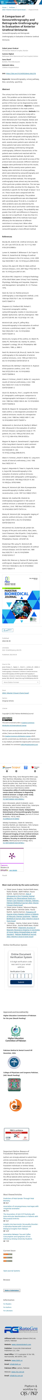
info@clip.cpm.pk (16, 1376)
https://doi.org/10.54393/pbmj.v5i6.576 (21, 73)
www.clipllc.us (17, 1360)
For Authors (7, 1307)
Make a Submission (12, 1290)
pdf (8, 630)
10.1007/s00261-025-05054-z (13, 799)
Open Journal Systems (11, 1271)
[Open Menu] (2, 2)
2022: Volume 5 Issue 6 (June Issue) (14, 10)
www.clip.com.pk (17, 1372)
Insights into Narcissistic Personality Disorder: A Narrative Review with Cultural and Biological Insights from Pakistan (20, 1226)
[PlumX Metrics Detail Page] (12, 855)
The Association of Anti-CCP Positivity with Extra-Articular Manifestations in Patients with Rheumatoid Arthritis (20, 1216)
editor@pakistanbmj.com (29, 745)
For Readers (7, 1304)
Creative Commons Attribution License (18, 736)
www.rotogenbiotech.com (21, 1344)
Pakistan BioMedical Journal (16, 2)
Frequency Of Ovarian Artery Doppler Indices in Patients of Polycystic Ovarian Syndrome (23, 914)
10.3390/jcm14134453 (11, 819)
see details (13, 870)
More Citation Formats (11, 682)
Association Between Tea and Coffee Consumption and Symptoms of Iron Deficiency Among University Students (17, 1236)
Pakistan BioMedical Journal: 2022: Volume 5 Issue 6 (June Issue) (23, 904)
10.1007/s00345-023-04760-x (13, 843)
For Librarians (8, 1311)
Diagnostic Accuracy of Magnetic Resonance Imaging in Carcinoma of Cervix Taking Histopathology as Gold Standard (23, 931)
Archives (12, 7)
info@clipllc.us (15, 1364)
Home (4, 7)
